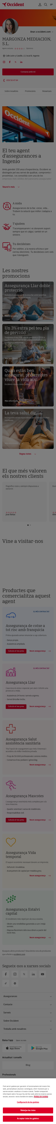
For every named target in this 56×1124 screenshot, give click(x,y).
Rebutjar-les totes (28, 1110)
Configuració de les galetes (28, 1102)
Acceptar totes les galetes (28, 1119)
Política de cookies (41, 1097)
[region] (28, 1101)
